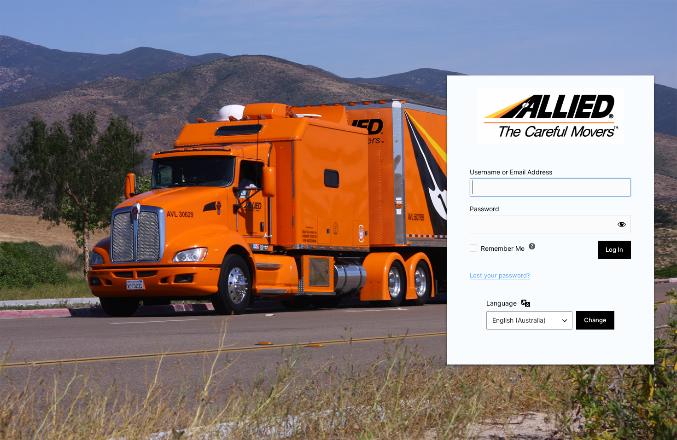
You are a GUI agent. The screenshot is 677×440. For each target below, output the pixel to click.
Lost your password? (500, 275)
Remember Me (503, 248)
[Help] (531, 246)
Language (501, 303)
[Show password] (622, 224)
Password (484, 209)
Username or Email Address (511, 172)
